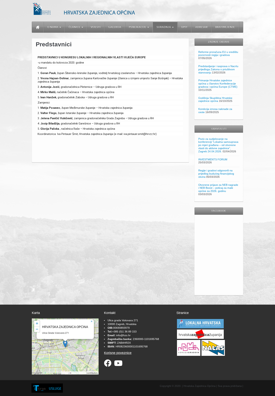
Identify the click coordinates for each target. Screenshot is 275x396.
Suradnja (164, 27)
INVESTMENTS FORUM (212, 159)
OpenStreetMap (79, 372)
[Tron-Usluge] (47, 388)
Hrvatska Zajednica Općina (65, 327)
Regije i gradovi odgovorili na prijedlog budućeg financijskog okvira (216, 173)
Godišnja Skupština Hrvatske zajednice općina (215, 99)
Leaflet (65, 372)
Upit (184, 27)
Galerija (114, 27)
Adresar (201, 27)
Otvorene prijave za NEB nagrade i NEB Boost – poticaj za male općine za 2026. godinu (218, 188)
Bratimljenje (225, 27)
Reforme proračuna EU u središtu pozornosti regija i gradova (218, 53)
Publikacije (138, 27)
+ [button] (37, 323)
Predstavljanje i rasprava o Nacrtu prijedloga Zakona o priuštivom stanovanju (218, 69)
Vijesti (96, 27)
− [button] (37, 329)
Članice (75, 27)
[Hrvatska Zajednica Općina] (92, 8)
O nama (53, 27)
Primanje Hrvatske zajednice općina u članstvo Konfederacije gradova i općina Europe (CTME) (217, 83)
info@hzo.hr (123, 335)
